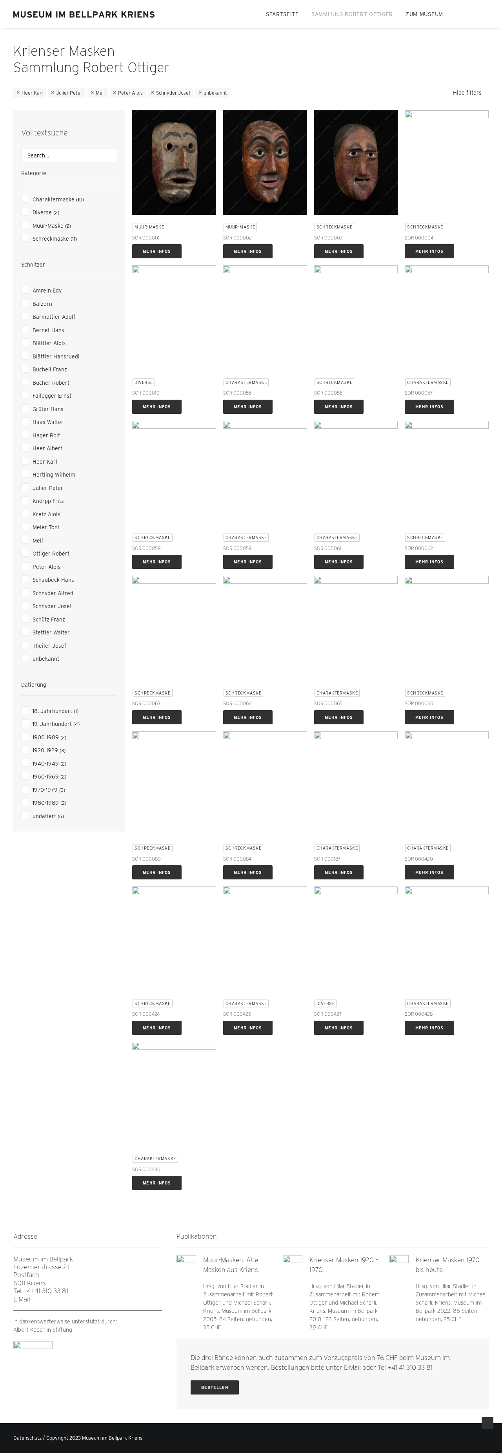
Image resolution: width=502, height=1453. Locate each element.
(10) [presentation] (80, 200)
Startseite (282, 14)
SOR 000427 (328, 1014)
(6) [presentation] (61, 816)
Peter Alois (130, 93)
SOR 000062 (419, 548)
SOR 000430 (146, 1169)
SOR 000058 (146, 548)
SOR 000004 (419, 238)
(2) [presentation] (56, 213)
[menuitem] (282, 14)
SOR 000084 (237, 859)
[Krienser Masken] (84, 14)
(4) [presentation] (76, 724)
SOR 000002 (237, 238)
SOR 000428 (419, 1014)
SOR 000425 (237, 1014)
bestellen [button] (214, 1387)
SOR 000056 (328, 393)
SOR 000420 (419, 859)
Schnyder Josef (173, 93)
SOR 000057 (419, 393)
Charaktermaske (246, 382)
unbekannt (215, 93)
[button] (458, 14)
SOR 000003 (328, 238)
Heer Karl (32, 93)
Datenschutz (27, 1438)
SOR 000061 (327, 548)
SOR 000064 (237, 703)
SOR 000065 (328, 703)
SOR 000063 (146, 703)
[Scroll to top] (487, 1423)
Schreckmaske (334, 227)
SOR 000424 (146, 1014)
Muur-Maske (149, 227)
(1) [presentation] (76, 711)
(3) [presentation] (62, 750)
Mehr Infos (157, 251)
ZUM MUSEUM (424, 14)
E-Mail (21, 1299)
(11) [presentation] (74, 239)
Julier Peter (69, 93)
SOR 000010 (146, 393)
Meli (100, 93)
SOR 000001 (146, 238)
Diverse (144, 382)
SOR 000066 (419, 703)
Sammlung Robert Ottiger (352, 14)
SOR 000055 (237, 393)
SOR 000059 (237, 548)
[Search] (69, 155)
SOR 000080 (146, 859)
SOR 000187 (327, 859)
